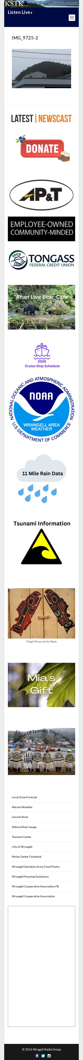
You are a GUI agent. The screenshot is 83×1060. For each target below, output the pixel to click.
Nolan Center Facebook (27, 856)
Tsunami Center (21, 836)
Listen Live (19, 12)
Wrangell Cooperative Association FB (35, 886)
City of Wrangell (22, 846)
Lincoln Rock (20, 817)
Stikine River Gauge (24, 827)
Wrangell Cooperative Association (33, 896)
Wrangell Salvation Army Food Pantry (36, 866)
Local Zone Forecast (24, 797)
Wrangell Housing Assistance (30, 876)
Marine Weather (22, 807)
